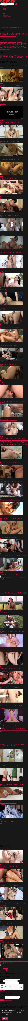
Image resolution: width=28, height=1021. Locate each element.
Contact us (5, 968)
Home (4, 8)
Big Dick (5, 34)
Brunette (6, 36)
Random (20, 27)
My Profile (5, 15)
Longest (15, 27)
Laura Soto (5, 58)
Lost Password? (8, 1000)
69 (0, 33)
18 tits (4, 47)
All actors (23, 58)
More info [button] (5, 1014)
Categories (5, 10)
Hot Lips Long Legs (19, 56)
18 (21, 46)
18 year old (16, 47)
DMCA (5, 970)
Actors (4, 12)
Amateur (3, 33)
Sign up (2, 990)
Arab (15, 33)
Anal (7, 33)
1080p (19, 46)
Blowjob (20, 34)
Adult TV (5, 9)
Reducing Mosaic (16, 42)
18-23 (24, 47)
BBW (21, 33)
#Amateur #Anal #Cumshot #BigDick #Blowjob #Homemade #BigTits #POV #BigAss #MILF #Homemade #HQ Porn (13, 45)
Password (2, 982)
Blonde (16, 34)
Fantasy (5, 56)
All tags (8, 49)
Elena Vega (12, 55)
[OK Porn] (8, 2)
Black (13, 34)
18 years (21, 47)
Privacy (5, 969)
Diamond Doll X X (5, 55)
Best (5, 27)
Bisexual (10, 34)
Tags (4, 13)
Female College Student (6, 42)
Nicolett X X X (12, 58)
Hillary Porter (10, 56)
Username (2, 979)
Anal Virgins (11, 33)
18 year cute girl (10, 47)
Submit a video (6, 16)
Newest (2, 27)
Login (1, 5)
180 (5, 49)
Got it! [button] (5, 1018)
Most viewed (10, 27)
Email (1, 981)
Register (5, 5)
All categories (12, 36)
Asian (18, 33)
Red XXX (18, 58)
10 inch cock (15, 46)
